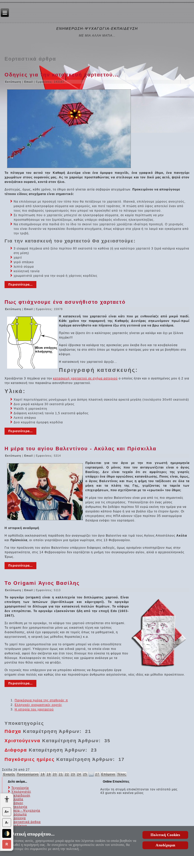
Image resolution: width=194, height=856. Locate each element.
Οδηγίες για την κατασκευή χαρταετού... (62, 74)
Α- (6, 822)
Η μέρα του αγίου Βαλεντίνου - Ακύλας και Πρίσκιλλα (80, 448)
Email (29, 81)
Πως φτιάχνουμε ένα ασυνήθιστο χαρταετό (65, 302)
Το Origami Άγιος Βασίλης (42, 583)
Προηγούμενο (28, 774)
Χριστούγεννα (22, 740)
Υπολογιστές (21, 791)
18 (43, 774)
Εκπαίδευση (20, 795)
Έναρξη (9, 774)
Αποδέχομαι (165, 845)
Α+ (7, 812)
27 (97, 774)
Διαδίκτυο (19, 825)
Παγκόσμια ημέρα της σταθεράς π (41, 700)
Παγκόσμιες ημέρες (30, 759)
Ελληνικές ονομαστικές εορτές (38, 705)
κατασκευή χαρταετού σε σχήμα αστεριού (85, 378)
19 (49, 774)
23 (73, 774)
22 (67, 774)
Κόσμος (17, 803)
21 (61, 774)
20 (55, 774)
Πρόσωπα (19, 814)
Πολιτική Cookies (165, 835)
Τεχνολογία (20, 788)
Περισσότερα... (20, 284)
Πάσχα (13, 731)
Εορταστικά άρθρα (26, 822)
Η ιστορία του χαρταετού (34, 709)
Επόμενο (108, 774)
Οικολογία (19, 807)
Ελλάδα (17, 799)
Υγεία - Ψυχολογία (25, 810)
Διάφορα (16, 750)
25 (85, 774)
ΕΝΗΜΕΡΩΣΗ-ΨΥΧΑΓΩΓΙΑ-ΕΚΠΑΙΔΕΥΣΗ (97, 28)
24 (79, 774)
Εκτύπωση (13, 81)
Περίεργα (18, 818)
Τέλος (121, 774)
